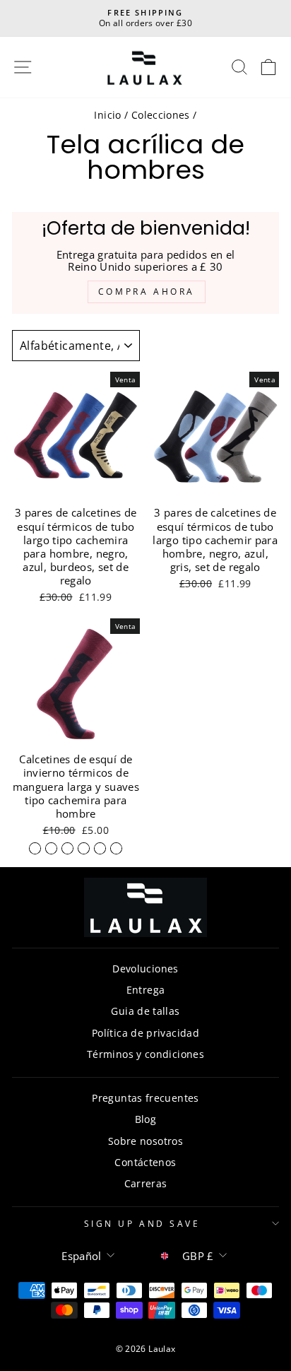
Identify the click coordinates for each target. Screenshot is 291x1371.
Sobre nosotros (145, 1141)
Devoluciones (145, 968)
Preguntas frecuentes (145, 1098)
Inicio (107, 115)
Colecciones (160, 115)
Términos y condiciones (145, 1054)
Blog (145, 1119)
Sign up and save (142, 1223)
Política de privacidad (145, 1033)
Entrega (145, 989)
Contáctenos (145, 1162)
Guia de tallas (145, 1011)
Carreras (145, 1183)
